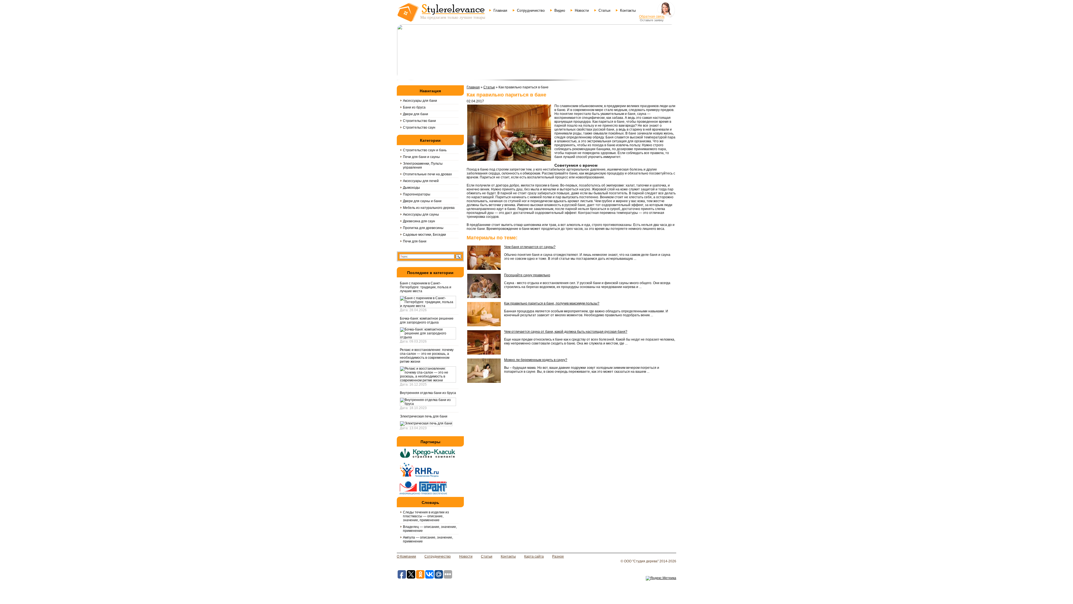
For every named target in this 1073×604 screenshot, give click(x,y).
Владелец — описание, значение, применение (430, 529)
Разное (558, 556)
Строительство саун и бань (425, 150)
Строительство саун (419, 127)
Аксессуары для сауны (421, 214)
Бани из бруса (414, 107)
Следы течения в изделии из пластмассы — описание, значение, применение (426, 516)
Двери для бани (415, 114)
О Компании (406, 556)
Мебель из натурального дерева (429, 208)
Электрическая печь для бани (423, 416)
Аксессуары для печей (421, 181)
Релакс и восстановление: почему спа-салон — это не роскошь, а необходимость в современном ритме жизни (427, 356)
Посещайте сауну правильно (527, 275)
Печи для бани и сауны (421, 157)
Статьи (604, 10)
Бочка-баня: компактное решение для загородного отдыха (427, 320)
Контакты (628, 10)
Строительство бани (419, 121)
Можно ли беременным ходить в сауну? (535, 360)
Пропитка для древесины (423, 228)
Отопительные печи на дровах (427, 174)
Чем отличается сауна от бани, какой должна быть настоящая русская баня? (565, 332)
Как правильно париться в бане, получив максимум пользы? (551, 303)
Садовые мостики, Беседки (424, 235)
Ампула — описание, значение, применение (428, 539)
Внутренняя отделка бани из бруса (428, 393)
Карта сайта (534, 556)
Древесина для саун (419, 221)
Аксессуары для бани (420, 101)
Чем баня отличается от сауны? (530, 247)
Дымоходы (411, 188)
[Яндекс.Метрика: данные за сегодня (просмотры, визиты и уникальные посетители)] (661, 578)
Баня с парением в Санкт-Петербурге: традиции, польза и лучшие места (425, 287)
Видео (559, 10)
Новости (582, 10)
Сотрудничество (531, 10)
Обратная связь (651, 16)
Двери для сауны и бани (422, 201)
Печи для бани (414, 241)
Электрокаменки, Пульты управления (423, 165)
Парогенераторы (416, 194)
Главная (500, 10)
